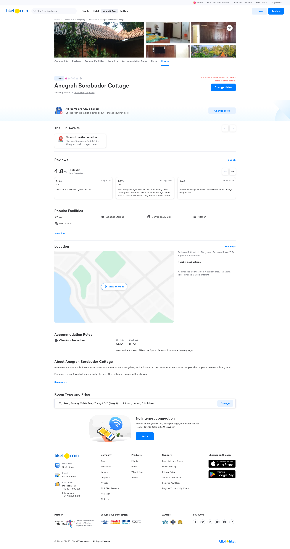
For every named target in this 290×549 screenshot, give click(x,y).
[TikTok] (231, 521)
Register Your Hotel (171, 483)
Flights (134, 461)
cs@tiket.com (69, 476)
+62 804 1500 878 (71, 489)
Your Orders (261, 2)
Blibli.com (105, 499)
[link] (259, 11)
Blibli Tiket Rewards (243, 2)
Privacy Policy (168, 472)
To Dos (134, 477)
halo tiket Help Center (172, 461)
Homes (57, 19)
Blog (103, 461)
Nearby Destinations (189, 262)
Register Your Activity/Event (175, 488)
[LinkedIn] (210, 521)
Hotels (134, 466)
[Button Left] (225, 171)
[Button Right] (233, 171)
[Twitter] (202, 521)
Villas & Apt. (137, 472)
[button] (114, 287)
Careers (104, 472)
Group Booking (169, 466)
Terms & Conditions (171, 477)
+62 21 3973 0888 (71, 496)
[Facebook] (195, 521)
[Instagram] (224, 521)
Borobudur (93, 19)
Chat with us (68, 467)
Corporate (105, 477)
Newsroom (106, 466)
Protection (105, 494)
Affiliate (104, 483)
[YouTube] (217, 521)
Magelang (81, 19)
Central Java (69, 19)
